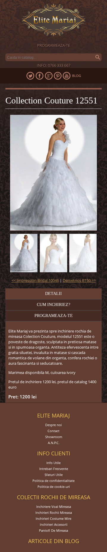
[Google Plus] (48, 76)
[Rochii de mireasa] (53, 20)
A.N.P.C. (53, 442)
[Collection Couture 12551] (23, 253)
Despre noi (53, 425)
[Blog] (76, 76)
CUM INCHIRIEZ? (53, 304)
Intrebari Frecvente (53, 468)
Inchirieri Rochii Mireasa (53, 512)
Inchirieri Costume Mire (53, 518)
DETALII (53, 293)
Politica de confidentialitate (53, 480)
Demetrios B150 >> (79, 280)
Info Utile (53, 462)
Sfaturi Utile (54, 474)
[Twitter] (30, 76)
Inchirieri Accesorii (53, 524)
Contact (53, 431)
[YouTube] (67, 76)
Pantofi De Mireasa (53, 530)
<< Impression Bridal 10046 (35, 280)
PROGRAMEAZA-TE (53, 45)
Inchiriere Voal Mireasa (53, 506)
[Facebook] (39, 76)
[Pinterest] (58, 76)
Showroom (53, 437)
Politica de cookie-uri (53, 486)
